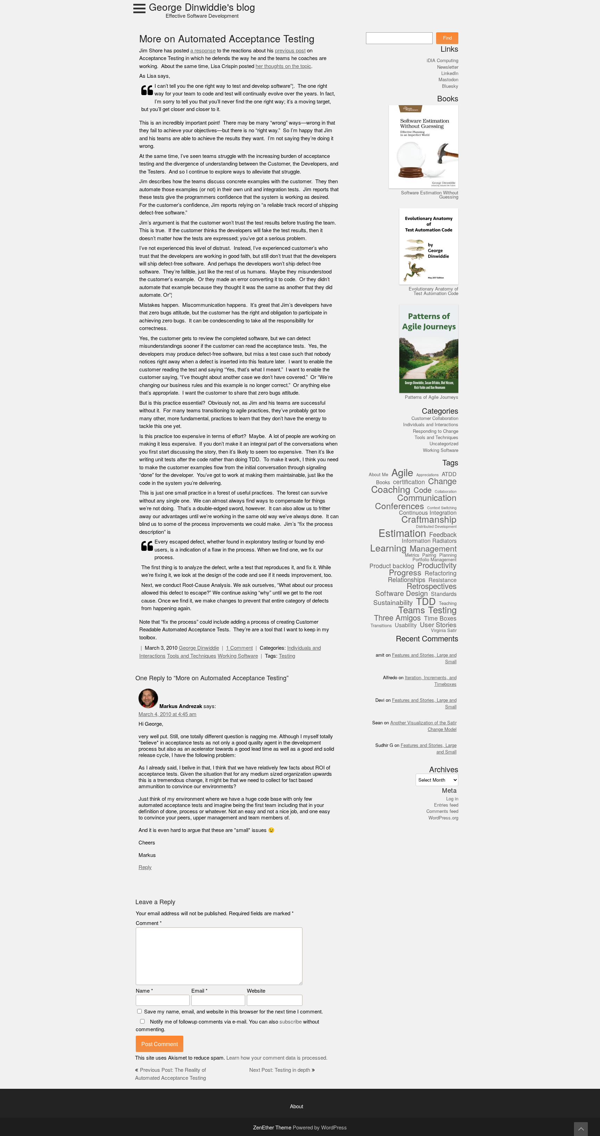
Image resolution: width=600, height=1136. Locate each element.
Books (383, 482)
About (296, 1106)
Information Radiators (429, 541)
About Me (378, 475)
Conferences (399, 506)
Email (199, 990)
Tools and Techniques (191, 656)
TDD (426, 601)
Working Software (238, 656)
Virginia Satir (444, 631)
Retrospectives (432, 586)
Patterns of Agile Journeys (431, 397)
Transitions (381, 626)
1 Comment (239, 648)
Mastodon (448, 79)
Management (433, 549)
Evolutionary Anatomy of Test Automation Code (433, 291)
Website (256, 990)
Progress (405, 573)
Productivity (437, 565)
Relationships (406, 580)
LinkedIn (449, 73)
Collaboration (446, 492)
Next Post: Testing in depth (279, 1070)
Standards (444, 594)
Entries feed (446, 805)
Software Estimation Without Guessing (429, 195)
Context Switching (442, 508)
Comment (149, 923)
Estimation (402, 533)
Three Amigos (397, 618)
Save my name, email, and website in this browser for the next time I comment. (233, 1011)
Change (442, 481)
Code (423, 490)
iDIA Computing (442, 60)
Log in (452, 798)
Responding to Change (435, 431)
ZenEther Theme (273, 1127)
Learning (388, 548)
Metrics (412, 555)
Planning (448, 555)
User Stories (438, 625)
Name (144, 990)
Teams (411, 610)
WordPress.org (443, 818)
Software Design (401, 593)
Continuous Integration (428, 512)
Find (447, 38)
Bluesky (450, 86)
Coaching (390, 489)
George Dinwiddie (199, 648)
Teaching (448, 603)
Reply (145, 867)
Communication (427, 498)
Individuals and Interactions (430, 424)
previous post (290, 50)
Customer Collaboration (434, 418)
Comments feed (442, 811)
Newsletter (447, 67)
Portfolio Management (434, 560)
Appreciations (427, 475)
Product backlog (391, 566)
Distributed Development (436, 527)
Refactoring (441, 574)
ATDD (449, 474)
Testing (287, 656)
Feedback (443, 535)
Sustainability (393, 602)
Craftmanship (429, 519)
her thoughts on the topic (283, 66)
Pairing (429, 555)
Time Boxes (440, 619)
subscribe (291, 1021)
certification (409, 482)
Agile (402, 473)
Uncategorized (444, 443)
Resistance (442, 580)
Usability (406, 625)
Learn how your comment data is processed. (276, 1057)
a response (203, 50)
